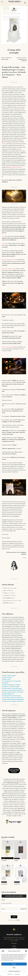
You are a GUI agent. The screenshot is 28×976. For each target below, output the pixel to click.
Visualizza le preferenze (14, 971)
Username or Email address (6, 903)
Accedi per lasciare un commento (14, 896)
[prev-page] (2, 888)
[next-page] (4, 888)
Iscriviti (18, 920)
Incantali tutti (17, 884)
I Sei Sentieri (14, 948)
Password (14, 908)
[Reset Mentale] (7, 873)
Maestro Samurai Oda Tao (9, 259)
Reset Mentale (4, 884)
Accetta (14, 964)
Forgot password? (24, 908)
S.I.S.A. (3, 236)
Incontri (14, 946)
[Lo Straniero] (7, 849)
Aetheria (4, 143)
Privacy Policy (17, 974)
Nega (14, 967)
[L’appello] (20, 849)
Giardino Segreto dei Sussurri (14, 167)
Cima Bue (4, 243)
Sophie (24, 557)
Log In (14, 916)
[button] (26, 951)
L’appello (16, 860)
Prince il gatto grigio (7, 347)
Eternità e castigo (4, 59)
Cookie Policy (10, 974)
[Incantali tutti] (20, 873)
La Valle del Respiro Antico (7, 858)
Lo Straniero (3, 860)
